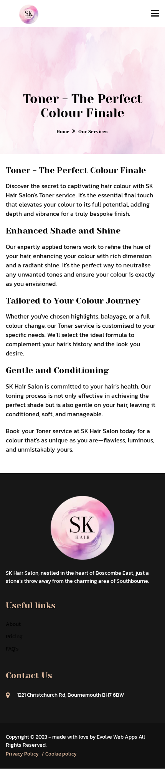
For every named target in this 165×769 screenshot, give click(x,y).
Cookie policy (61, 753)
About (13, 624)
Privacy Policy (22, 753)
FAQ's (12, 649)
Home (62, 131)
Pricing (14, 636)
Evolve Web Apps (117, 737)
